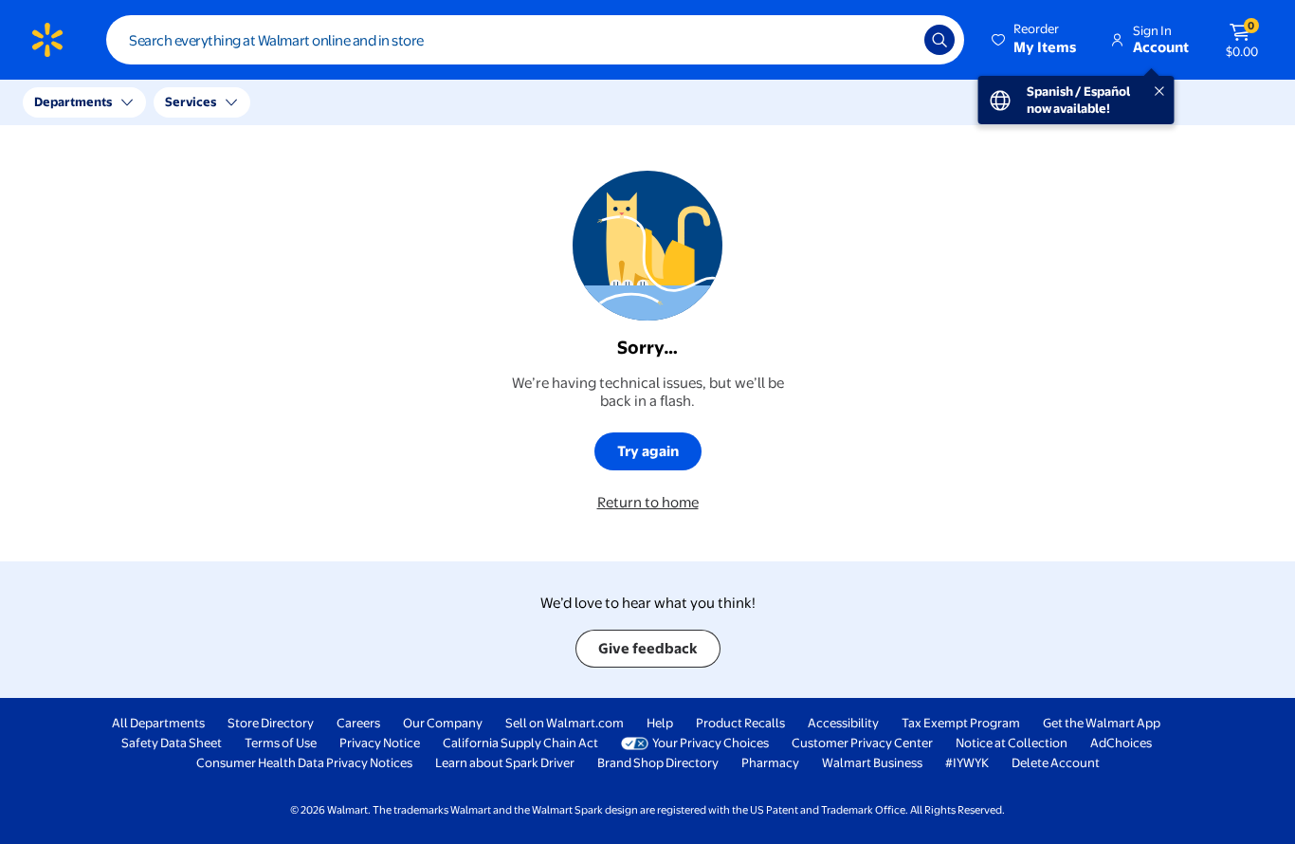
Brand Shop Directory (658, 762)
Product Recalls (740, 722)
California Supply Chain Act (520, 742)
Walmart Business (872, 762)
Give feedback (648, 648)
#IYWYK (967, 762)
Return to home (648, 502)
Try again (648, 451)
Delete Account (1056, 762)
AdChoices (1121, 742)
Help (660, 722)
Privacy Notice (379, 742)
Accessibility (843, 722)
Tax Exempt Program (961, 722)
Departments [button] (73, 101)
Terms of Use (281, 742)
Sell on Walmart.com (564, 722)
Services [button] (190, 101)
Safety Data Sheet (171, 742)
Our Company (443, 722)
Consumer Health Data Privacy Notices (304, 762)
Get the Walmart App (1101, 722)
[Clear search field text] (896, 39)
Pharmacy (770, 762)
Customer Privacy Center (862, 742)
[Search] (939, 40)
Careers (358, 722)
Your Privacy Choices (710, 742)
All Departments (158, 722)
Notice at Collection (1011, 742)
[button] (1035, 39)
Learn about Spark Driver (505, 762)
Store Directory (271, 722)
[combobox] (535, 39)
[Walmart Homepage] (47, 39)
